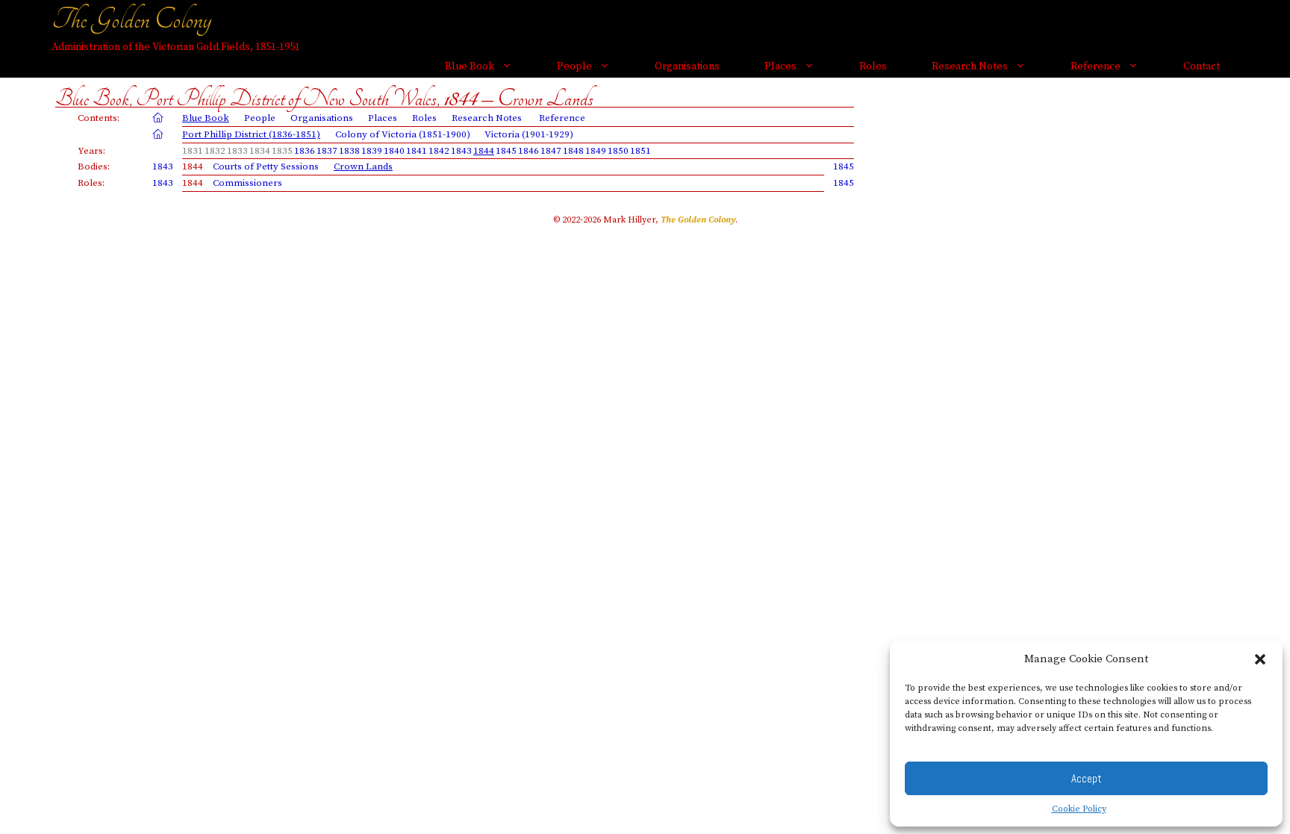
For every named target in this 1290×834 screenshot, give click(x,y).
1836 (304, 151)
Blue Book (469, 66)
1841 (416, 151)
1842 (439, 151)
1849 (595, 151)
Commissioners (247, 183)
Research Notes (970, 66)
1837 (327, 151)
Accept (1086, 778)
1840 (394, 151)
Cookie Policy (1079, 809)
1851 (640, 151)
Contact (1201, 66)
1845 (506, 151)
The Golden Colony (131, 19)
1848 (573, 151)
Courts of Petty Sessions (266, 166)
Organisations (687, 66)
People (574, 66)
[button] (1260, 659)
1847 (550, 151)
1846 (528, 151)
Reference (1096, 66)
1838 (349, 151)
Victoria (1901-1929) (528, 134)
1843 (461, 151)
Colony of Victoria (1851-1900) (402, 134)
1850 (618, 151)
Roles (873, 66)
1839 (371, 151)
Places (780, 66)
